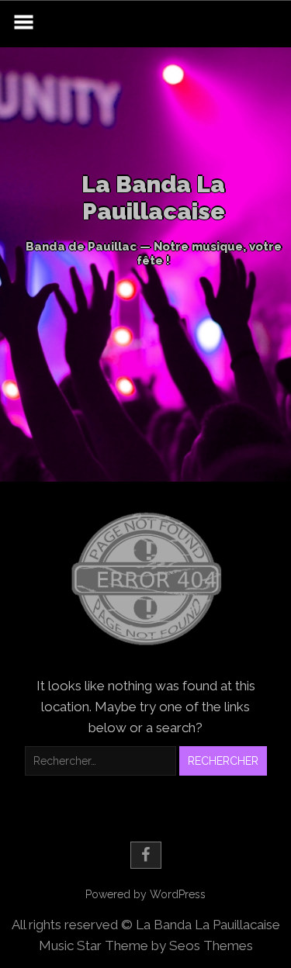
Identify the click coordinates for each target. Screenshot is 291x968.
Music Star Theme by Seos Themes (146, 945)
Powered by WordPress (145, 894)
